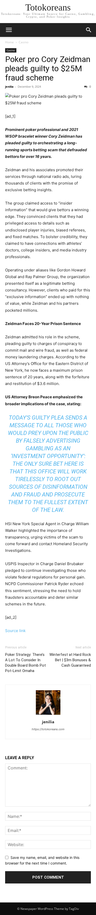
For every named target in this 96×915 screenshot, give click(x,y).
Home (9, 42)
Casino (23, 42)
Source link (15, 630)
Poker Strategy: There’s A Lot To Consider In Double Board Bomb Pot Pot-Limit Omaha (25, 662)
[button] (9, 30)
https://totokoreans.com (48, 729)
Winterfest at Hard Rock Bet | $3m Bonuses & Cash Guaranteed (70, 660)
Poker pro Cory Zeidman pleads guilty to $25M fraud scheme (47, 68)
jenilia (9, 86)
